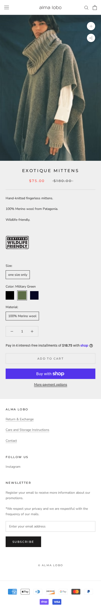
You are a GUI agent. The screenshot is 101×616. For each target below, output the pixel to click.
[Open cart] (95, 7)
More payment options (50, 384)
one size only (17, 274)
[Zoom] (91, 26)
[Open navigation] (6, 7)
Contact (11, 440)
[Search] (86, 7)
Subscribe (23, 542)
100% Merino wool (22, 316)
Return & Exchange (20, 419)
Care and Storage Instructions (27, 430)
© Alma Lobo (50, 565)
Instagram (13, 466)
